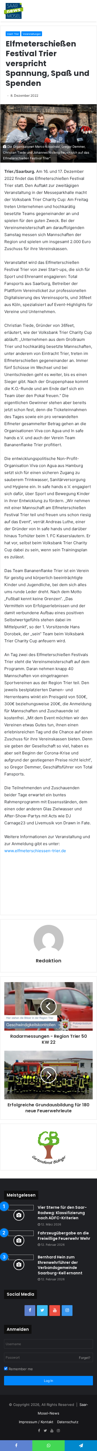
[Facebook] (30, 1310)
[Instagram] (67, 1310)
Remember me (20, 1369)
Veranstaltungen (32, 33)
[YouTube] (54, 1310)
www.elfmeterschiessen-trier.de (35, 850)
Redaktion (48, 960)
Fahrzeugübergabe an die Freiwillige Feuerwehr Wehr (64, 1235)
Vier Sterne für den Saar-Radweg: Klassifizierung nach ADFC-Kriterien (62, 1213)
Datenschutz (67, 1422)
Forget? (84, 1358)
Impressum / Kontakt (36, 1422)
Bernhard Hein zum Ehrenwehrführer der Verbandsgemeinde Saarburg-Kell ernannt (60, 1265)
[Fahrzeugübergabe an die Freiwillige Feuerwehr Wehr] (19, 1241)
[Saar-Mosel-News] (13, 11)
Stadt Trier (13, 33)
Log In (48, 1381)
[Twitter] (42, 1310)
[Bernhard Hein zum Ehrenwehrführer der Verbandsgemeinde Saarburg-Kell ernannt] (19, 1265)
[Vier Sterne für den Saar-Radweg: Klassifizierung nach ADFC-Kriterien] (19, 1215)
